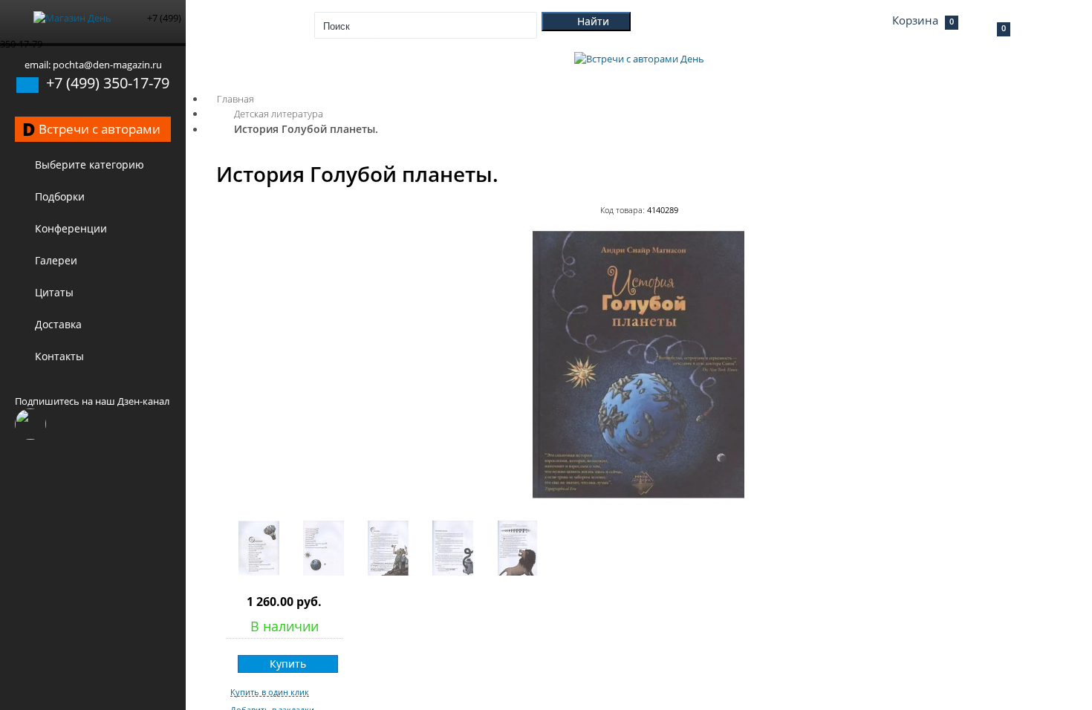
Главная (235, 98)
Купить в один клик (269, 692)
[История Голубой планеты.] (639, 502)
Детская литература (278, 113)
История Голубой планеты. (306, 129)
